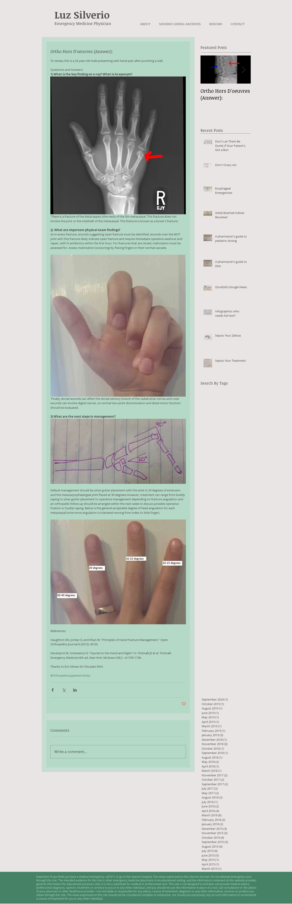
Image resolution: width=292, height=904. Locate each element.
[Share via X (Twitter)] (64, 690)
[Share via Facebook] (52, 690)
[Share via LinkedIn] (75, 690)
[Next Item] (243, 69)
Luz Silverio (82, 14)
